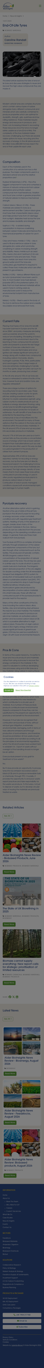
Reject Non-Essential (23, 690)
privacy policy (34, 686)
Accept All (9, 690)
